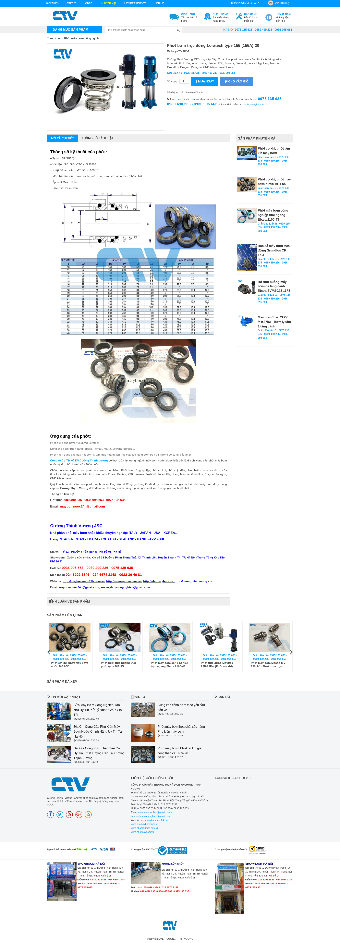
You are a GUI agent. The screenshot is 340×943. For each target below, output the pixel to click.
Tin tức (72, 3)
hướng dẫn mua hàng (245, 3)
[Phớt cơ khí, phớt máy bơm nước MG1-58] (269, 637)
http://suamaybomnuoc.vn (255, 104)
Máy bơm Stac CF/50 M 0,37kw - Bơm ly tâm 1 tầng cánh (274, 322)
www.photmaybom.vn (142, 832)
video (88, 3)
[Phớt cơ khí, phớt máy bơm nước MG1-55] (247, 184)
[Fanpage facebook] (50, 814)
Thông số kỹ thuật (98, 138)
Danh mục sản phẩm (70, 29)
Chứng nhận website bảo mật (231, 849)
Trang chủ (53, 38)
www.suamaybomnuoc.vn (144, 824)
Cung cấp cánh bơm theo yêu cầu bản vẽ (181, 707)
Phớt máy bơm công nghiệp (82, 38)
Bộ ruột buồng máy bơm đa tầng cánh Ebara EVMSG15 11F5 (274, 286)
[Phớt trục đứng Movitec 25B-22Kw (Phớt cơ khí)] (169, 637)
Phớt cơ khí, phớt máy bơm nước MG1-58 (269, 664)
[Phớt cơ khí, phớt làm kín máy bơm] (247, 153)
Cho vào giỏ (238, 81)
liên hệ (159, 3)
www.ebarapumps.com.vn (145, 828)
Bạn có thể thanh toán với (61, 849)
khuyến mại (108, 3)
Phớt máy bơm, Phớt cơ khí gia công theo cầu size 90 (179, 751)
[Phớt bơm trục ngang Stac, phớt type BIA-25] (70, 637)
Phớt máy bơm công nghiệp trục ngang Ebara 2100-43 (273, 215)
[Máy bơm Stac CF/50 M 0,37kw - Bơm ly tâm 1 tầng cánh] (247, 321)
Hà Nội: (228, 29)
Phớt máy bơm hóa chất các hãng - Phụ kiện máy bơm (182, 729)
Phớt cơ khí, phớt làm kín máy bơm (274, 151)
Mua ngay (205, 81)
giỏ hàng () (282, 3)
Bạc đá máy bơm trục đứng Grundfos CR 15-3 (274, 250)
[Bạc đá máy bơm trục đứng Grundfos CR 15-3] (247, 257)
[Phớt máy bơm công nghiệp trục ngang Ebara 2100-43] (247, 215)
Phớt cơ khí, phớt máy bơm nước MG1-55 (274, 182)
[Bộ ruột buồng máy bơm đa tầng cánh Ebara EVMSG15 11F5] (247, 287)
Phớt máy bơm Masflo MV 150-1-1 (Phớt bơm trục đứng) (218, 664)
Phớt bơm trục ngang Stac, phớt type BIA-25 (69, 664)
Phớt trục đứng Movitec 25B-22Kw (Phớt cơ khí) (167, 664)
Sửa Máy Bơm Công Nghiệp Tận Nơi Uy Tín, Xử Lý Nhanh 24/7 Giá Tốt (98, 709)
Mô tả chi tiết (62, 138)
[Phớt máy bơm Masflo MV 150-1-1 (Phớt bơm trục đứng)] (219, 637)
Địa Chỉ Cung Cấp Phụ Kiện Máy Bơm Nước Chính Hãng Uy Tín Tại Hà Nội (98, 731)
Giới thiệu (52, 3)
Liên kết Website (135, 3)
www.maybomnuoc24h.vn (154, 820)
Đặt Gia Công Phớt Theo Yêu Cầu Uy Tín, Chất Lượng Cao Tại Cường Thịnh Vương (99, 753)
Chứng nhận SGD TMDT (144, 849)
